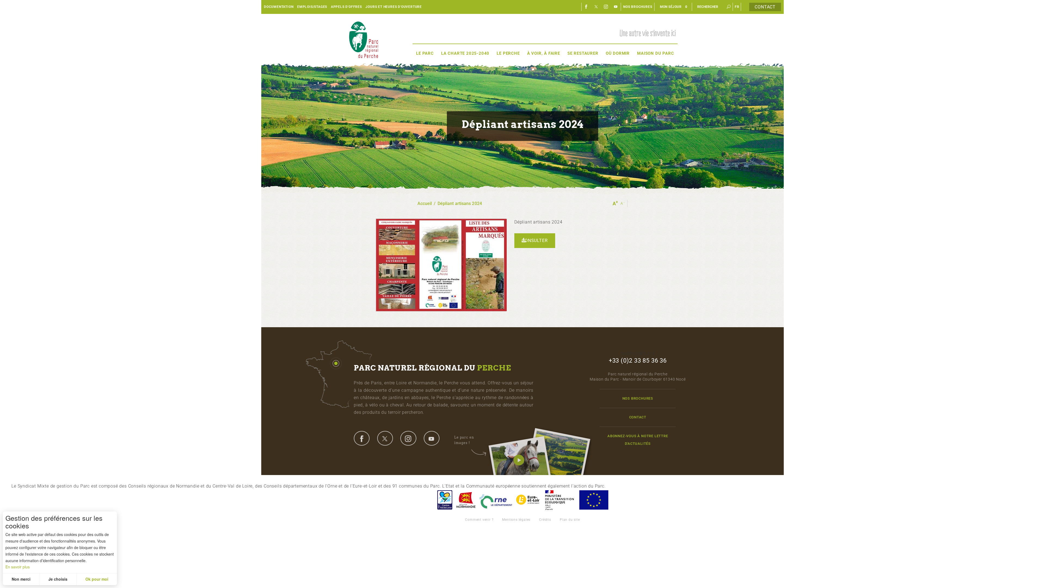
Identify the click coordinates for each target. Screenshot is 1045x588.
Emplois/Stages (312, 7)
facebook (362, 438)
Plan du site (570, 520)
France (559, 500)
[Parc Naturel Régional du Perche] (363, 39)
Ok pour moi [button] (96, 579)
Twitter (596, 7)
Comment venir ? (479, 520)
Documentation (278, 7)
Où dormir (618, 53)
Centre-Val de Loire (444, 500)
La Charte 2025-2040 (465, 53)
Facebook (586, 7)
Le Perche (508, 53)
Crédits (545, 520)
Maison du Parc (655, 53)
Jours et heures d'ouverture (393, 7)
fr (737, 7)
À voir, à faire (543, 53)
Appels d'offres (346, 7)
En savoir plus (17, 566)
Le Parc (425, 53)
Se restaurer (582, 53)
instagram (408, 438)
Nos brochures (637, 7)
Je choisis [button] (57, 579)
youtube (431, 438)
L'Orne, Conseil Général (496, 500)
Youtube (616, 7)
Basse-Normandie (465, 500)
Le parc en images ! (464, 440)
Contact (765, 7)
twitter (385, 438)
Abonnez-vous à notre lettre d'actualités (637, 439)
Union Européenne (593, 500)
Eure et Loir (528, 500)
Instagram (606, 7)
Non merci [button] (21, 579)
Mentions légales (516, 520)
